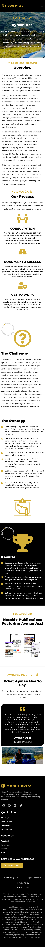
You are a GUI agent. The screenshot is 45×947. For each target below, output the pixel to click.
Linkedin (5, 849)
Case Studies (6, 822)
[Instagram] (9, 805)
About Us (5, 818)
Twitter (4, 853)
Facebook (5, 841)
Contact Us (5, 826)
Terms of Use (22, 887)
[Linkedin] (15, 805)
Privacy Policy (22, 883)
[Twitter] (21, 805)
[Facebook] (3, 805)
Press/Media (6, 830)
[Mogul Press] (12, 5)
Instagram (5, 845)
